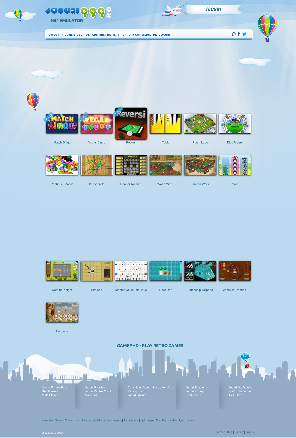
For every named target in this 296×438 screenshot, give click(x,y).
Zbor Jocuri (193, 395)
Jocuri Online (137, 395)
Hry (164, 420)
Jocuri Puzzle (195, 387)
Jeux (108, 420)
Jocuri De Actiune (240, 387)
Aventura (91, 395)
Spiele (69, 420)
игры (135, 420)
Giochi (86, 420)
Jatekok (172, 420)
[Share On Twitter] (244, 34)
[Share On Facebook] (239, 34)
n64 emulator (66, 20)
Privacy (250, 432)
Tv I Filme (235, 395)
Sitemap (220, 432)
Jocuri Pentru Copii (98, 391)
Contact (239, 432)
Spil (142, 420)
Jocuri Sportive (95, 387)
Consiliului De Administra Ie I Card (151, 387)
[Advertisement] (149, 73)
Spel (77, 420)
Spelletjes (97, 420)
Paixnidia (47, 420)
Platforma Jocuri (240, 391)
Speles (190, 420)
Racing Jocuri (137, 391)
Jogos (150, 420)
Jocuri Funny (194, 391)
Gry (158, 420)
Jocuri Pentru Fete (54, 387)
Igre (181, 420)
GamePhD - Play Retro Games (150, 345)
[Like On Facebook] (234, 34)
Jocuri (213, 9)
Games (59, 420)
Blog (230, 432)
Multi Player (50, 395)
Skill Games (50, 391)
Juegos (117, 420)
